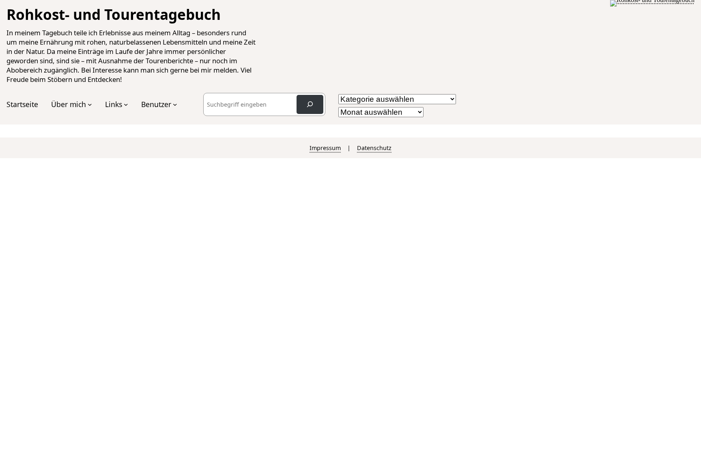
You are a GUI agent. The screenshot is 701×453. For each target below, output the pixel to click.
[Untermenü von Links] (126, 104)
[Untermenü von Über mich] (90, 104)
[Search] (310, 104)
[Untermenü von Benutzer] (175, 104)
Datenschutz (374, 148)
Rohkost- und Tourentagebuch (113, 14)
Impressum (325, 148)
